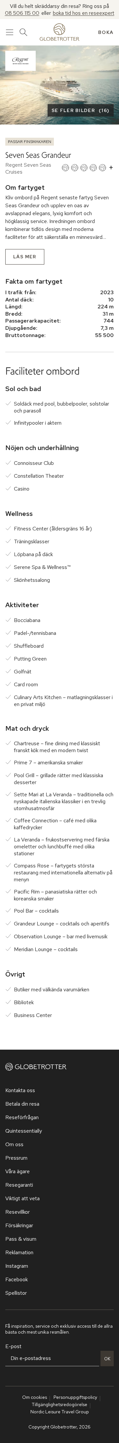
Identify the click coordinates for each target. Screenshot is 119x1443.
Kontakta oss (20, 1090)
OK (107, 1359)
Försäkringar (19, 1225)
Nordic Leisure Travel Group (59, 1412)
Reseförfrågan (22, 1117)
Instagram (16, 1265)
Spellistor (16, 1292)
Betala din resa (22, 1103)
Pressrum (16, 1157)
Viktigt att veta (22, 1198)
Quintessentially (23, 1130)
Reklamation (19, 1252)
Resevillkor (17, 1211)
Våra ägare (17, 1171)
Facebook (16, 1279)
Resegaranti (19, 1184)
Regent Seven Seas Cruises (28, 168)
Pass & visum (20, 1238)
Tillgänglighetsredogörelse (59, 1404)
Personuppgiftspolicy (75, 1397)
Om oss (14, 1144)
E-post (13, 1346)
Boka (106, 32)
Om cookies (34, 1397)
